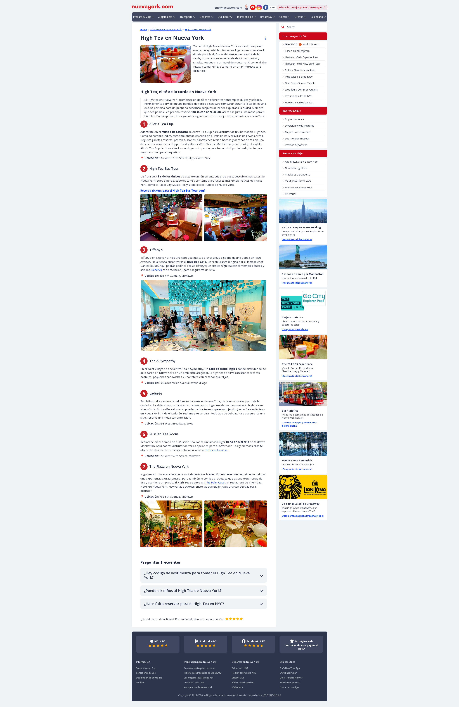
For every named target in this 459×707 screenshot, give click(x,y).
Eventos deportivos (296, 145)
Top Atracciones (294, 119)
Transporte (186, 16)
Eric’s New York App (290, 668)
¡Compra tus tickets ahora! (297, 469)
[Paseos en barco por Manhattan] (303, 257)
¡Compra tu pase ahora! (295, 329)
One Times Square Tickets (300, 83)
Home (143, 29)
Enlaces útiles (287, 661)
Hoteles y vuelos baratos (299, 102)
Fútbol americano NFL (243, 682)
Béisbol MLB (238, 677)
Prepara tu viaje (142, 16)
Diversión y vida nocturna (299, 125)
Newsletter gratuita (296, 168)
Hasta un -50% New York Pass (302, 63)
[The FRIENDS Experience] (303, 347)
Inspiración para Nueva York (200, 661)
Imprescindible (245, 16)
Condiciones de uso (146, 672)
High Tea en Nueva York (198, 29)
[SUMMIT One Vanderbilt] (303, 444)
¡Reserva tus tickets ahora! (297, 239)
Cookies (140, 682)
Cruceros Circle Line (194, 682)
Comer (283, 16)
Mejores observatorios (298, 132)
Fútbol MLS (237, 687)
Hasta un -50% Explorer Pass (301, 57)
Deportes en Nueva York (245, 661)
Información (143, 661)
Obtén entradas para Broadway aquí (303, 515)
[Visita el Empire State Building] (303, 211)
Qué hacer (224, 16)
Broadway (266, 16)
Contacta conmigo (289, 687)
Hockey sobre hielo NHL (244, 672)
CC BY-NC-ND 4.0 (272, 695)
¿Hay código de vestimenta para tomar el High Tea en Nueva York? (197, 575)
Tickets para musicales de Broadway (202, 672)
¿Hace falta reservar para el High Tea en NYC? (184, 603)
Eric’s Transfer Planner (291, 677)
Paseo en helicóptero (297, 51)
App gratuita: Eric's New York (301, 161)
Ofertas (299, 16)
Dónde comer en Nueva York (166, 29)
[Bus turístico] (303, 394)
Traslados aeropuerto (297, 174)
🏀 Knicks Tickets (302, 44)
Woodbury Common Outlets (301, 89)
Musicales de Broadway (299, 76)
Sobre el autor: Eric (145, 668)
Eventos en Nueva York (298, 187)
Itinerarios (291, 194)
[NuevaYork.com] (152, 6)
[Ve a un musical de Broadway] (303, 487)
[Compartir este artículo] (263, 38)
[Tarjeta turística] (303, 301)
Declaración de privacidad (149, 677)
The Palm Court (215, 482)
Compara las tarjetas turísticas (199, 668)
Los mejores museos (297, 138)
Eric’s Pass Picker (288, 672)
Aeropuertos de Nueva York (198, 687)
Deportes (205, 16)
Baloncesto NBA (240, 668)
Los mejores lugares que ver (198, 677)
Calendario (317, 16)
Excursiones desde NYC (298, 96)
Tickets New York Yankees (300, 70)
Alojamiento (165, 16)
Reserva (156, 270)
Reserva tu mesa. (217, 450)
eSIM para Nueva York (298, 181)
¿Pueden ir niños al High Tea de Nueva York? (182, 590)
